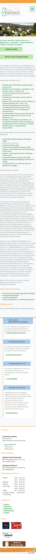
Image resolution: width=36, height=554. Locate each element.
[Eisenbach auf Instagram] (22, 2)
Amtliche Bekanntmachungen (16, 333)
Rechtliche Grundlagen (14, 44)
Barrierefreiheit (9, 510)
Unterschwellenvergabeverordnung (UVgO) (16, 147)
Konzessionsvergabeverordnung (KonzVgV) (16, 157)
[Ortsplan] (26, 2)
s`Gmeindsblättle (11, 379)
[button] (32, 9)
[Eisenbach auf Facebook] (18, 2)
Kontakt (6, 504)
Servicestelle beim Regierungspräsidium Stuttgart (18, 293)
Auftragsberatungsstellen (10, 295)
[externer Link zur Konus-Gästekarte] (7, 535)
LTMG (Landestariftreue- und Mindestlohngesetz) (18, 299)
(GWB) (4, 141)
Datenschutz (8, 508)
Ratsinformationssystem (14, 355)
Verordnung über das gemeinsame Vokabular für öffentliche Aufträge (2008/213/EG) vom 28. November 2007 (18, 115)
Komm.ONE (31, 553)
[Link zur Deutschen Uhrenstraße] (14, 544)
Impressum (7, 506)
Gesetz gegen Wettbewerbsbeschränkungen (16, 139)
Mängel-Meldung (11, 413)
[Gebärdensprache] (33, 2)
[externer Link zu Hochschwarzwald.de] (16, 525)
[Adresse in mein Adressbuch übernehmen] (32, 436)
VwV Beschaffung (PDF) (9, 297)
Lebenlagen (15, 42)
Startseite (11, 40)
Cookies (6, 512)
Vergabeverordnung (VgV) (10, 145)
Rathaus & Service (21, 40)
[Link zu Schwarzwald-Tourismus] (5, 525)
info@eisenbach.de (10, 444)
